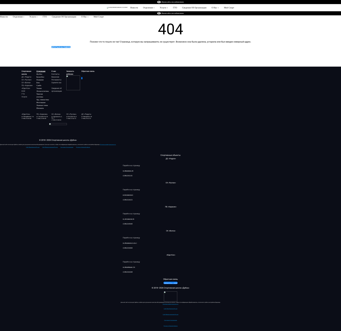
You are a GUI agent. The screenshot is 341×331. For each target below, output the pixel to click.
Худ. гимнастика (42, 100)
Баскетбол (40, 77)
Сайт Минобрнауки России (33, 147)
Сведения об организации (66, 147)
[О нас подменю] (218, 7)
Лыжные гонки (42, 105)
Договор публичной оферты (83, 147)
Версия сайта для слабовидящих (172, 2)
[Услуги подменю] (167, 7)
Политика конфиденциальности (170, 304)
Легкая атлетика (42, 91)
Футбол (39, 74)
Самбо (38, 85)
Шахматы (40, 108)
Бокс (38, 83)
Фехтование (41, 102)
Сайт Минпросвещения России (50, 147)
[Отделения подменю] (154, 7)
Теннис (39, 88)
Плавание (40, 80)
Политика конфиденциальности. (108, 144)
